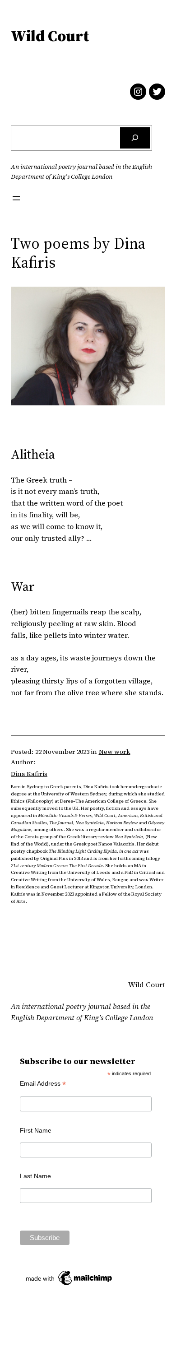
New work (114, 751)
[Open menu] (16, 198)
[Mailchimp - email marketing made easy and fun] (69, 1285)
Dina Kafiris (29, 773)
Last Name (35, 1176)
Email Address (43, 1083)
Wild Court (50, 35)
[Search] (135, 138)
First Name (35, 1130)
